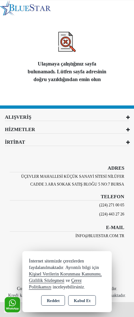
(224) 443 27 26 (111, 214)
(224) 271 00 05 (111, 205)
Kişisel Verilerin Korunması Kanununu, (65, 274)
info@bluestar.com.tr (99, 236)
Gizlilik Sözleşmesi (46, 280)
